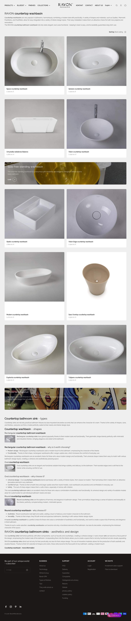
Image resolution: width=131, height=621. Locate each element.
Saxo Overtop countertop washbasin (82, 315)
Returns (65, 584)
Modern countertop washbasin (17, 315)
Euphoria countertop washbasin (18, 377)
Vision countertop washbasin (79, 152)
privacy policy (67, 591)
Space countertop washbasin (17, 89)
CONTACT (89, 5)
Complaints (66, 576)
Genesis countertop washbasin (79, 89)
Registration (92, 569)
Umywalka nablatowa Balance (17, 152)
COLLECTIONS (43, 5)
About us (42, 566)
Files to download (111, 569)
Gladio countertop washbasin (17, 242)
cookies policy (67, 594)
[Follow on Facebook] (6, 606)
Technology (43, 569)
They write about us (46, 587)
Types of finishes (45, 580)
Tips (40, 584)
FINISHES (31, 5)
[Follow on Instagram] (10, 606)
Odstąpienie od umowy (70, 580)
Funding (65, 598)
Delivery (65, 569)
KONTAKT (79, 5)
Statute (64, 587)
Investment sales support (114, 566)
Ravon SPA (43, 576)
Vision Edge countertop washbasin (81, 242)
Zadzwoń (115, 615)
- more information (19, 548)
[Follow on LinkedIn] (20, 606)
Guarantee (65, 573)
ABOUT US (99, 5)
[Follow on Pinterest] (15, 606)
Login (89, 566)
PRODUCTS (9, 5)
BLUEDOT (20, 5)
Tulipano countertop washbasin (80, 377)
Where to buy (44, 573)
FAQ (63, 566)
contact (42, 591)
